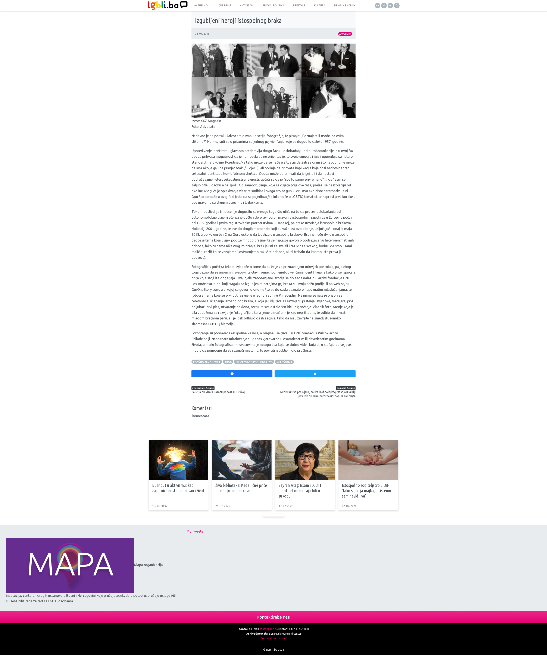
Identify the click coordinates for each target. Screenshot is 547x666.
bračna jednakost (207, 361)
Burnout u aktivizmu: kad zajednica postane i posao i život (178, 488)
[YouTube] (377, 5)
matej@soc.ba (269, 628)
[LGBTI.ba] (166, 5)
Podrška (265, 638)
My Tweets (195, 531)
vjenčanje (284, 361)
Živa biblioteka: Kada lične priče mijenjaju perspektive (241, 488)
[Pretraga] (397, 5)
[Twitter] (390, 5)
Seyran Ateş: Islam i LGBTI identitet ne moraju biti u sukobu (300, 490)
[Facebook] (384, 5)
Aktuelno (345, 34)
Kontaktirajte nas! (273, 617)
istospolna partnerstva (254, 361)
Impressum (280, 638)
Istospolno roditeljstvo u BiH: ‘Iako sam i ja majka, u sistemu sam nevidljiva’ (366, 490)
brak (228, 361)
